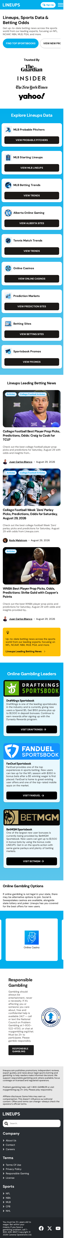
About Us (11, 1140)
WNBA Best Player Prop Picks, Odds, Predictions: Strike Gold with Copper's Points (30, 592)
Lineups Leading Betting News (24, 651)
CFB (8, 1206)
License (10, 1177)
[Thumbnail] (32, 408)
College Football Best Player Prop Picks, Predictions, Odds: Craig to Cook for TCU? (31, 435)
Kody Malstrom (18, 540)
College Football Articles (32, 394)
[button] (60, 4)
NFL (8, 1193)
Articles (11, 394)
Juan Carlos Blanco (20, 461)
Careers (10, 1149)
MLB (8, 1202)
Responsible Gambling (20, 1050)
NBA (8, 1197)
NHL (8, 1210)
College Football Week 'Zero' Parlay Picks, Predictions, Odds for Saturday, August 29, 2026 (30, 514)
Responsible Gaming (17, 1173)
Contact (10, 1144)
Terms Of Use (13, 1164)
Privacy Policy (13, 1169)
